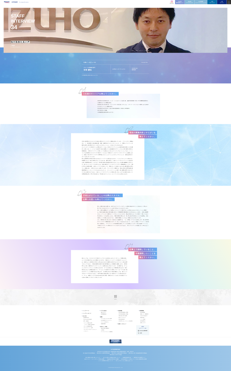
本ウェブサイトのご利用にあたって (124, 360)
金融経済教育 (103, 323)
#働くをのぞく (103, 312)
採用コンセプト (143, 322)
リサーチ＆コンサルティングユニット (90, 329)
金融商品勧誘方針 (127, 357)
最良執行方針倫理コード (139, 357)
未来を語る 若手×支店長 (123, 315)
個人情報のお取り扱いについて (93, 357)
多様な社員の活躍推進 (105, 328)
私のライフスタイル (122, 317)
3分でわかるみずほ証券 (87, 319)
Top (132, 50)
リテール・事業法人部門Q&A (89, 324)
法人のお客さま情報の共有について (111, 357)
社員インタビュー (139, 50)
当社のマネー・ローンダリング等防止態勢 (94, 359)
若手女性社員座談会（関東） (124, 312)
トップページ (86, 310)
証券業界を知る (86, 317)
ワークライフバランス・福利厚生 (107, 331)
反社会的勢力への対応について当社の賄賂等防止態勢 (134, 359)
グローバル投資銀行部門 (88, 326)
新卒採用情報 (142, 312)
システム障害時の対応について (105, 360)
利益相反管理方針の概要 (113, 359)
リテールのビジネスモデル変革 (106, 318)
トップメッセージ (87, 313)
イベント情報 (142, 319)
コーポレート (86, 331)
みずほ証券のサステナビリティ (106, 320)
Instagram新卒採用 (143, 330)
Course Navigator (143, 315)
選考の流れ (142, 317)
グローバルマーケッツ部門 (88, 327)
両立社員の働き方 (122, 319)
